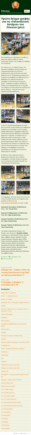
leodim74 (5, 256)
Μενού (27, 11)
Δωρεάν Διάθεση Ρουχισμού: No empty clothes (15, 342)
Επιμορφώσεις (5, 345)
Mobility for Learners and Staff (10, 365)
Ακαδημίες (4, 317)
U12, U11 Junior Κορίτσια (8, 399)
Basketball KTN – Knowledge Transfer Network (15, 302)
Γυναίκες (3, 332)
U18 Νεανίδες (5, 425)
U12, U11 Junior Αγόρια (8, 396)
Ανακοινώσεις (5, 329)
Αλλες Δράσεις (5, 321)
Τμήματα (3, 361)
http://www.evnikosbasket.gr (10, 203)
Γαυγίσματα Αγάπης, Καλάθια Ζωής (11, 336)
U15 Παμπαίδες (6, 412)
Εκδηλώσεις (4, 352)
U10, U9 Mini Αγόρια (7, 389)
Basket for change (6, 299)
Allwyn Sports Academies (8, 293)
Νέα (2, 358)
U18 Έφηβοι (4, 422)
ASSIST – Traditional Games (9, 296)
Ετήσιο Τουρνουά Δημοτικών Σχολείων (13, 348)
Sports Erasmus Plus (7, 383)
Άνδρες (3, 306)
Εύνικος (5, 10)
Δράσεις (3, 339)
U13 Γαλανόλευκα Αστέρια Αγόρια (11, 402)
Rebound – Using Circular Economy (11, 380)
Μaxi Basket (4, 355)
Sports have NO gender (8, 386)
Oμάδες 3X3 (4, 371)
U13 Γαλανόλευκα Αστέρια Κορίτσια (12, 406)
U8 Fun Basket (5, 428)
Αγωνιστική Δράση (7, 258)
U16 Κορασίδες (5, 415)
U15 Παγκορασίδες (6, 409)
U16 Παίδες (4, 418)
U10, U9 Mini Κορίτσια (8, 393)
